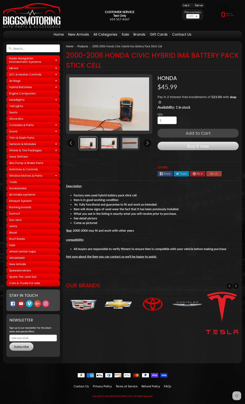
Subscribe (21, 347)
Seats (13, 112)
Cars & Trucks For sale (24, 283)
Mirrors (34, 68)
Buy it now (198, 146)
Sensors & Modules (34, 144)
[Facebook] (12, 303)
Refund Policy (150, 386)
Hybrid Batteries (34, 87)
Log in (186, 5)
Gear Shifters (18, 157)
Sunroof (14, 213)
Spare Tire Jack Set (23, 277)
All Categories (105, 34)
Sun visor (15, 220)
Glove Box (16, 119)
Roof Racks (17, 239)
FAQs (167, 386)
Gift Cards (159, 34)
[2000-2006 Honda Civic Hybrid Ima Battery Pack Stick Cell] (88, 143)
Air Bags (34, 81)
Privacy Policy (102, 386)
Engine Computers (22, 93)
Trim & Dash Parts (21, 138)
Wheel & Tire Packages (34, 151)
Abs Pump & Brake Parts (26, 163)
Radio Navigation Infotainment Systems (34, 60)
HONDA (167, 78)
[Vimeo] (29, 303)
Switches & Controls (23, 169)
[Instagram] (45, 303)
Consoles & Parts (34, 125)
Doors (34, 132)
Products (83, 46)
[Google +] (37, 303)
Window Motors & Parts (34, 176)
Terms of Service (127, 386)
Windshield (16, 258)
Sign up (199, 5)
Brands (139, 34)
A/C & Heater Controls (34, 75)
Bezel (13, 232)
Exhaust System (20, 201)
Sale (125, 34)
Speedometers (20, 270)
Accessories (17, 188)
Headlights (34, 100)
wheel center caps (22, 251)
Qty (160, 114)
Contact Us (181, 34)
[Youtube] (21, 303)
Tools (13, 182)
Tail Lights (16, 106)
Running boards (20, 207)
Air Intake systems (22, 195)
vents (13, 226)
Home (59, 34)
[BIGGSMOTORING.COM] (31, 15)
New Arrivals (78, 34)
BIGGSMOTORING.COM (121, 396)
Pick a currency (193, 12)
